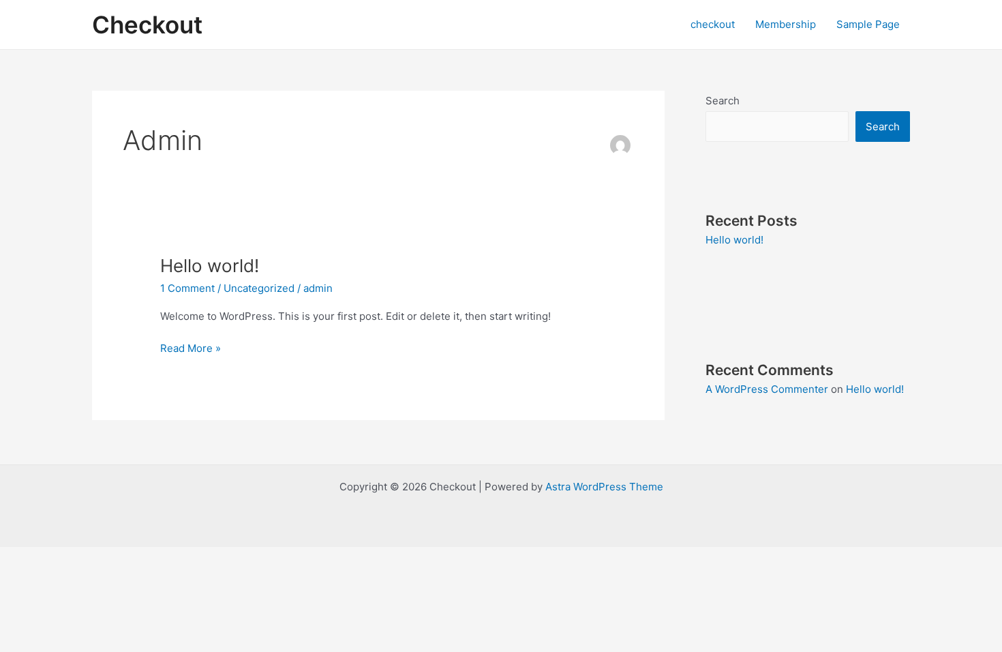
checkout (712, 24)
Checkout (147, 24)
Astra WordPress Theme (604, 486)
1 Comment (187, 288)
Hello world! (209, 265)
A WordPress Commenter (766, 389)
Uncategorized (259, 288)
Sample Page (868, 24)
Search (722, 100)
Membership (785, 24)
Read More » (190, 347)
